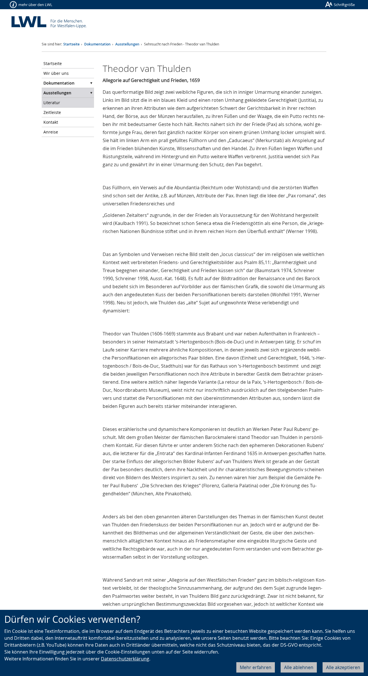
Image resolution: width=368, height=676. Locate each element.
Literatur (51, 102)
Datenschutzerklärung (125, 659)
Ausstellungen (127, 44)
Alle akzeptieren (343, 667)
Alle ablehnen (298, 667)
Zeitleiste (52, 112)
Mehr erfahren (255, 667)
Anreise (50, 132)
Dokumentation (97, 44)
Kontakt (50, 122)
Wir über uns (56, 73)
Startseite (71, 44)
